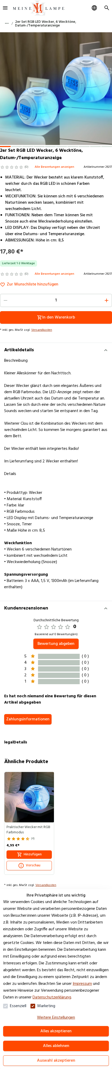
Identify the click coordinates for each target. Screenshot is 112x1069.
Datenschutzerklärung (52, 997)
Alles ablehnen (56, 1046)
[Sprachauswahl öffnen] (94, 8)
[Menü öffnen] (5, 8)
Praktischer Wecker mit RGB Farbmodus (28, 830)
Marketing (46, 1006)
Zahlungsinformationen (27, 719)
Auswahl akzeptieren (56, 1060)
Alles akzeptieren (56, 1031)
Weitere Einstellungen (56, 1017)
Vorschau (33, 865)
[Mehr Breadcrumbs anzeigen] (6, 23)
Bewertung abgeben (56, 643)
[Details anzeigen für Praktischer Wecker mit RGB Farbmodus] (29, 797)
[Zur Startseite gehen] (39, 8)
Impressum (82, 983)
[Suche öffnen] (107, 8)
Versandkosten (41, 330)
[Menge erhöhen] (106, 300)
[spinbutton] (56, 300)
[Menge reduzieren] (5, 300)
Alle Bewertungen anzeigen (54, 167)
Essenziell (18, 1006)
